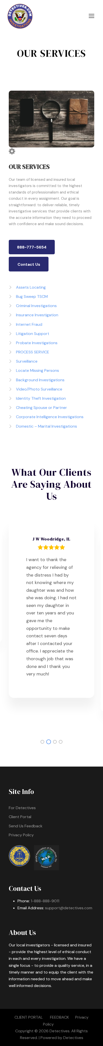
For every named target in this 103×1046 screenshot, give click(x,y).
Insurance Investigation (37, 315)
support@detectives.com (68, 908)
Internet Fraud (29, 324)
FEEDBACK (59, 1017)
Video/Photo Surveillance (39, 389)
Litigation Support (32, 333)
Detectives (73, 1037)
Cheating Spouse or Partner (41, 407)
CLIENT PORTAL (28, 1017)
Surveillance (27, 361)
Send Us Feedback (25, 826)
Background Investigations (40, 380)
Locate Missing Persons (37, 370)
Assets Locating (31, 287)
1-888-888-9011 (45, 901)
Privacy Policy (21, 835)
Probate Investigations (37, 342)
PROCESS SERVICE (32, 352)
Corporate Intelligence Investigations (50, 416)
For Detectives (22, 807)
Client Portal (20, 816)
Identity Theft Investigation (41, 398)
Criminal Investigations (36, 305)
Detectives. (60, 1031)
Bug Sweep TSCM (32, 296)
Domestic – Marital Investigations (46, 426)
